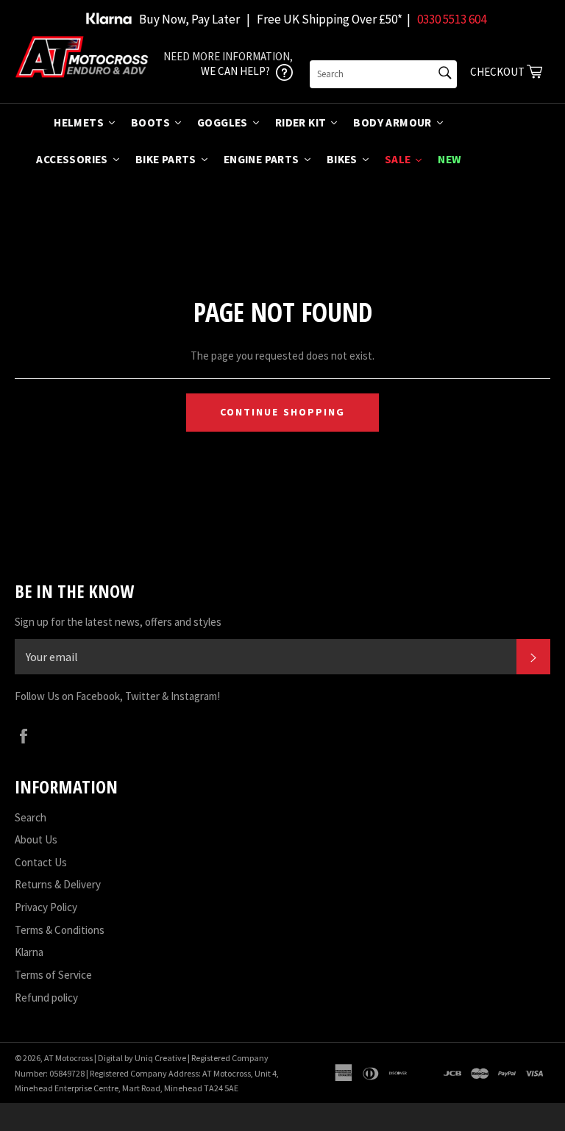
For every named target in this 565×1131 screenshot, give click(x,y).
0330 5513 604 (451, 19)
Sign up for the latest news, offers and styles (118, 622)
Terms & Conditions (59, 930)
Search (30, 817)
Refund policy (46, 998)
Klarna (29, 952)
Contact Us (41, 862)
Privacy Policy (46, 907)
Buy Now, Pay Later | (194, 19)
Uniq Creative (160, 1057)
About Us (36, 839)
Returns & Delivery (58, 884)
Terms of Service (53, 975)
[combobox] (383, 74)
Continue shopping (283, 411)
